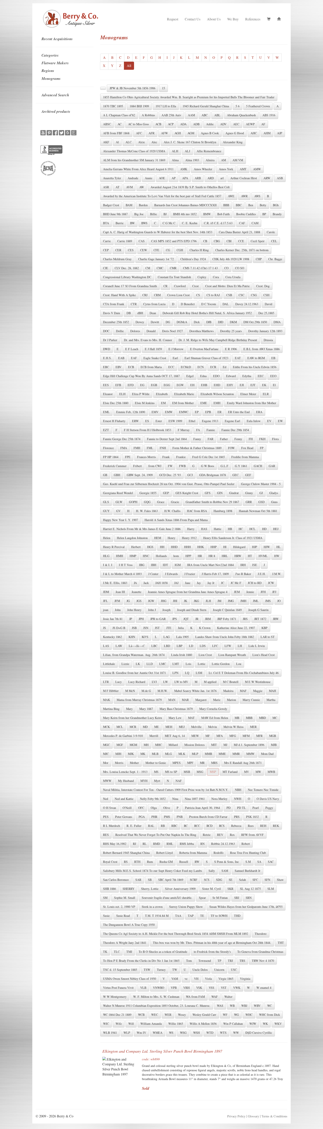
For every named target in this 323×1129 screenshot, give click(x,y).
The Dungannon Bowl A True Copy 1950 (129, 925)
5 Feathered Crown (258, 106)
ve (186, 979)
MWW (107, 781)
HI (225, 547)
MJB (274, 745)
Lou (238, 664)
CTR (134, 304)
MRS (214, 763)
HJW (267, 547)
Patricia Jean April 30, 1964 (202, 808)
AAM (191, 115)
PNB (180, 817)
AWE (231, 196)
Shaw (280, 880)
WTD (209, 1032)
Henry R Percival (114, 547)
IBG (141, 565)
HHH (187, 547)
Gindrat (234, 493)
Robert (245, 844)
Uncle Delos (200, 970)
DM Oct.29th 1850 (255, 322)
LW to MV (181, 682)
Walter (228, 997)
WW (236, 1032)
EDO (216, 376)
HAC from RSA (197, 511)
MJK (131, 754)
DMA (277, 322)
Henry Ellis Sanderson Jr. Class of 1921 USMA (232, 538)
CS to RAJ (213, 295)
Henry (171, 538)
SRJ (236, 898)
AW (141, 187)
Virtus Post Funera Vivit (118, 988)
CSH (266, 295)
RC (186, 826)
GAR (272, 466)
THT (281, 943)
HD (264, 529)
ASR (106, 187)
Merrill (153, 736)
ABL (217, 115)
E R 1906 (231, 349)
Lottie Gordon (221, 664)
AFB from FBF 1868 (116, 133)
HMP (133, 556)
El (274, 385)
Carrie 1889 (124, 241)
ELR (266, 394)
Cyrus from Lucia (154, 304)
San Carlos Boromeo (116, 880)
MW (258, 772)
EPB (208, 412)
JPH (141, 619)
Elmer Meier (248, 394)
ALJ (187, 151)
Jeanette (136, 592)
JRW (276, 619)
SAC (271, 862)
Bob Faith (223, 214)
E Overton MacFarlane (204, 349)
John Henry (134, 610)
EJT (253, 385)
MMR (236, 754)
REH (263, 826)
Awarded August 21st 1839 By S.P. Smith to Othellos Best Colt (190, 187)
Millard (173, 745)
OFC (141, 808)
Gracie (175, 502)
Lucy (118, 682)
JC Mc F (236, 583)
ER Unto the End (239, 412)
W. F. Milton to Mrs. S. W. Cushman (156, 997)
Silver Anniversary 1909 (180, 889)
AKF (106, 142)
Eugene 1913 (210, 421)
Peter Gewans (123, 817)
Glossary (253, 1116)
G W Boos (207, 466)
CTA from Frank (113, 304)
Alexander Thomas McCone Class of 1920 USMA (134, 151)
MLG (168, 754)
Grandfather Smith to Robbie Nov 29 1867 (212, 502)
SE (230, 880)
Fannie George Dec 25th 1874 (121, 439)
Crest (195, 286)
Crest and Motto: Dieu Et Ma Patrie (227, 286)
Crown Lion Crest (178, 295)
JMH (243, 601)
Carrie (107, 241)
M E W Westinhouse (257, 682)
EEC (261, 376)
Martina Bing (111, 709)
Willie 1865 (175, 1023)
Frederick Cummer (115, 466)
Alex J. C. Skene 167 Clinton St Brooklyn (190, 142)
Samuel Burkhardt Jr (247, 871)
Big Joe (138, 214)
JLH (208, 601)
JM (219, 601)
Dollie (120, 331)
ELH (122, 394)
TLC (117, 952)
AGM (190, 133)
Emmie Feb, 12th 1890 (130, 412)
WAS (220, 1006)
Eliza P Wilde (140, 394)
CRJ (144, 295)
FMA (123, 448)
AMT (243, 169)
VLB (143, 988)
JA (135, 583)
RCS (222, 826)
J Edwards (171, 574)
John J (152, 610)
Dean (153, 313)
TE (202, 916)
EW (280, 421)
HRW (237, 556)
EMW (168, 412)
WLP (126, 1032)
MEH (168, 727)
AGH (177, 133)
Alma (175, 160)
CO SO (239, 268)
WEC (154, 1015)
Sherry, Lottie (149, 889)
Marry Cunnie (251, 700)
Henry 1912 (189, 538)
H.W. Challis (172, 511)
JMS (268, 601)
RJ (134, 844)
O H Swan (109, 808)
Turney (161, 970)
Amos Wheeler (203, 169)
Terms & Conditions (274, 1116)
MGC (106, 745)
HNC (146, 556)
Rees (251, 826)
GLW (119, 502)
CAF (242, 223)
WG (236, 1015)
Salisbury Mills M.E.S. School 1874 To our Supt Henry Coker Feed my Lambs (152, 871)
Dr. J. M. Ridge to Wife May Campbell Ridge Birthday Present (218, 340)
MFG (232, 736)
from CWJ (154, 466)
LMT (175, 664)
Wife (119, 1023)
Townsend (204, 961)
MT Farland (230, 772)
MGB (272, 736)
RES (106, 835)
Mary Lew (175, 718)
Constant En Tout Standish (174, 277)
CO (226, 268)
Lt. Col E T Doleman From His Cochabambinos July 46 (244, 673)
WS (171, 1032)
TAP (191, 916)
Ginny (249, 493)
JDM (106, 592)
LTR (106, 682)
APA (185, 178)
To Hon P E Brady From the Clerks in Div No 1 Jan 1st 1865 (141, 961)
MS (156, 772)
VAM (174, 979)
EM (163, 403)
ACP (171, 124)
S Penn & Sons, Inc (226, 862)
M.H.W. (163, 691)
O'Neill (127, 808)
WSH (196, 1032)
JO (279, 601)
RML (170, 844)
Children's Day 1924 (193, 259)
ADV (223, 124)
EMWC (183, 412)
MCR (133, 727)
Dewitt (155, 322)
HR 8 (212, 556)
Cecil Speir (258, 241)
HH (162, 547)
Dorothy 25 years (231, 331)
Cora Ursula (232, 277)
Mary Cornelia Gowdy (213, 709)
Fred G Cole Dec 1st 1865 (208, 457)
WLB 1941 (110, 1032)
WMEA (157, 1032)
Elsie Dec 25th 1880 (115, 403)
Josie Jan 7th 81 (113, 619)
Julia (181, 628)
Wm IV (141, 1032)
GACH (258, 466)
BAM (129, 205)
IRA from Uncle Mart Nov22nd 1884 (210, 565)
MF (207, 736)
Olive (166, 808)
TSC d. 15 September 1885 (120, 970)
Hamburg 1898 (223, 511)
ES (147, 421)
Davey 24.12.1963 (246, 304)
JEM (237, 592)
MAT (191, 718)
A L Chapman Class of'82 (119, 115)
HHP (213, 547)
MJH (118, 754)
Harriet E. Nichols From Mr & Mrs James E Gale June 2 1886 (142, 529)
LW (165, 682)
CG (168, 250)
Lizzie (125, 664)
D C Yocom (208, 304)
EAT (238, 358)
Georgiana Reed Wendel (118, 493)
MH (146, 745)
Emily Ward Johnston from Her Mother (251, 403)
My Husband (126, 781)
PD (228, 808)
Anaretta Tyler (112, 178)
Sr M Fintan (220, 898)
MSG (200, 772)
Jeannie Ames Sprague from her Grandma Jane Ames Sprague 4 (187, 592)
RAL (151, 826)
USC (234, 970)
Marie (216, 700)
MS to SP (171, 772)
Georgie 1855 (148, 493)
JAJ (176, 583)
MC (274, 718)
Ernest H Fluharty (114, 421)
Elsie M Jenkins (144, 403)
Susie (106, 916)
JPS (174, 619)
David (268, 304)
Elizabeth (162, 394)
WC (269, 1006)
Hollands (161, 556)
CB (205, 241)
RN (202, 844)
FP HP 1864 (110, 457)
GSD (261, 502)
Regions (48, 70)
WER (168, 1015)
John (118, 610)
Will (131, 1023)
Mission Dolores (194, 745)
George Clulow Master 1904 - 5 (261, 484)
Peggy (269, 808)
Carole (271, 232)
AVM (129, 187)
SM (105, 898)
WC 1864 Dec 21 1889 (117, 1015)
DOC (106, 331)
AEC (236, 124)
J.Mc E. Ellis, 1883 (115, 583)
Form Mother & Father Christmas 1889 (196, 448)
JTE (168, 628)
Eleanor (108, 394)
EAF (134, 358)
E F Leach (131, 349)
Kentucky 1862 (112, 637)
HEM (157, 538)
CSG (254, 295)
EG (142, 385)
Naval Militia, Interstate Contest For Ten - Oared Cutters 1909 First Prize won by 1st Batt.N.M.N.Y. (165, 790)
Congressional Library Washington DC (127, 277)
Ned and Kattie (124, 799)
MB (237, 718)
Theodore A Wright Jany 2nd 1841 (124, 943)
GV (118, 511)
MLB (155, 754)
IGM (178, 565)
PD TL (241, 808)
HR (200, 556)
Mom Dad (267, 754)
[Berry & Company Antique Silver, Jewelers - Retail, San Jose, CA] (51, 150)
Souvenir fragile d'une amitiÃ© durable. (167, 898)
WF (225, 1015)
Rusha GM (166, 862)
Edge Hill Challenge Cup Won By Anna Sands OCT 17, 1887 (141, 376)
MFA (219, 736)
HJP (254, 547)
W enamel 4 (263, 988)
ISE (254, 565)
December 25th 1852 (116, 322)
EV (269, 421)
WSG (183, 1032)
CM (147, 268)
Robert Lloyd (164, 853)
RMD (156, 844)
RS (126, 862)
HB (230, 529)
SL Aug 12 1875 (250, 889)
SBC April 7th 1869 (170, 880)
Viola (208, 979)
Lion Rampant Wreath (232, 655)
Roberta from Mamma (193, 853)
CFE (156, 250)
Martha (271, 700)
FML (150, 448)
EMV (155, 412)
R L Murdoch (111, 826)
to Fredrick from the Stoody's (212, 952)
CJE (105, 268)
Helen (106, 538)
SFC (255, 880)
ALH (175, 151)
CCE (241, 241)
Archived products (56, 111)
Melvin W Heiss (233, 727)
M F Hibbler (111, 691)
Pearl (255, 808)
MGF (119, 745)
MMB (208, 754)
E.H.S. (107, 358)
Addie (210, 124)
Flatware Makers (55, 63)
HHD (174, 547)
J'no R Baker (243, 574)
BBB (226, 205)
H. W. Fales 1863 (147, 511)
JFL (105, 601)
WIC (106, 1023)
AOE (162, 178)
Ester (159, 421)
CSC (241, 295)
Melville (196, 727)
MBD (262, 718)
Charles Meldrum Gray (117, 259)
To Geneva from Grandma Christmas (260, 952)
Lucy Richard (136, 682)
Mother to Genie (155, 763)
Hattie (217, 529)
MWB (271, 772)
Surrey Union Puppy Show (186, 907)
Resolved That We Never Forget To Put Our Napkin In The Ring (155, 835)
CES (131, 250)
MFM (246, 736)
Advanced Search (55, 95)
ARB (198, 178)
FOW (231, 448)
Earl (175, 358)
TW (174, 970)
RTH (137, 862)
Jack (146, 583)
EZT (106, 430)
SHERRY (128, 889)
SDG (219, 880)
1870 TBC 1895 (113, 106)
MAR (185, 700)
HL (278, 547)
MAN (171, 700)
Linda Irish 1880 (181, 655)
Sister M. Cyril (211, 889)
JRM (208, 619)
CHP (259, 259)
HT (250, 556)
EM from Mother (183, 403)
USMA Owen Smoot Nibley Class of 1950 (129, 979)
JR (196, 619)
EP (197, 412)
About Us (214, 19)
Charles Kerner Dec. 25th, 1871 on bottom (242, 250)
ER (219, 412)
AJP (279, 133)
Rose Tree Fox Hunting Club (248, 853)
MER (253, 727)
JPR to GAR (158, 619)
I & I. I (107, 565)
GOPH (133, 502)
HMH (119, 556)
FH (251, 439)
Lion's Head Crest (263, 655)
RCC (197, 826)
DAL (226, 304)
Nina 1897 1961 (195, 799)
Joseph (166, 610)
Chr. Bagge (275, 259)
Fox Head (247, 448)
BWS (144, 223)
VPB (174, 988)
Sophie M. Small (124, 898)
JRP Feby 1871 (226, 619)
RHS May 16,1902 (114, 844)
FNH (163, 448)
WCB (141, 1015)
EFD (131, 385)
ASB (280, 178)
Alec (154, 142)
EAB (121, 358)
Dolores (135, 331)
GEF (248, 475)
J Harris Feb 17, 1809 (215, 574)
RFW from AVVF (252, 835)
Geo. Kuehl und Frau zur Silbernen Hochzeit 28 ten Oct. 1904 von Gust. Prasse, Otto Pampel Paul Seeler (168, 484)
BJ (165, 214)
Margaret (201, 700)
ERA (259, 412)
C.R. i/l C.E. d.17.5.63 (218, 223)
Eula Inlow (254, 421)
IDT (165, 565)
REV (220, 835)
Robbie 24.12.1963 (223, 844)
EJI (242, 385)
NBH (238, 790)
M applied (210, 682)
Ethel (192, 421)
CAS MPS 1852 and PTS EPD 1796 (174, 241)
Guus (274, 502)
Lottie (201, 664)
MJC (106, 754)
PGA (142, 817)
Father (224, 439)
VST (224, 988)
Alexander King (233, 142)
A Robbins (148, 115)
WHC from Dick (269, 1015)
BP (264, 214)
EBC (106, 367)
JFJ (274, 592)
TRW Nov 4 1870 (263, 961)
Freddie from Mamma (245, 457)
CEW (143, 250)
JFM (117, 601)
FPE (128, 457)
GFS (207, 493)
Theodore (261, 934)
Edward (231, 376)
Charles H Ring (199, 250)
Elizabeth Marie (184, 394)
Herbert (136, 547)
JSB (134, 628)
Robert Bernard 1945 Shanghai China (126, 853)
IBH (153, 565)
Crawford (180, 286)
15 (163, 88)
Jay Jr (210, 583)
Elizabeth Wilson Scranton (217, 394)
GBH (117, 475)
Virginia (245, 979)
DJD (220, 322)
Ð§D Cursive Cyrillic (258, 1032)
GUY (106, 511)
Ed (224, 367)
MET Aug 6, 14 (175, 736)
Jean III (120, 592)
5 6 (238, 106)
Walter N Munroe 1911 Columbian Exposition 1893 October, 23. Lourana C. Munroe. (156, 1006)
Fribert (137, 466)
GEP (166, 493)
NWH (237, 799)
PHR (154, 817)
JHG (163, 601)
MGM (133, 745)
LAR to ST (268, 637)
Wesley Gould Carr (204, 1015)
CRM (157, 295)
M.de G (146, 691)
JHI (175, 601)
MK (142, 754)
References (252, 19)
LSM (199, 673)
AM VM (237, 160)
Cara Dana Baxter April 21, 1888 (239, 232)
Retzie (206, 835)
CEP (106, 250)
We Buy (233, 19)
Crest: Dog (263, 286)
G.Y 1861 (241, 466)
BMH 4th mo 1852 (185, 214)
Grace (160, 502)
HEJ (275, 529)
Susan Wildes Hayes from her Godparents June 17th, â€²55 (246, 907)
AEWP (250, 124)
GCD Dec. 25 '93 (170, 475)
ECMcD (186, 367)
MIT (214, 745)
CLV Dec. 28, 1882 (127, 268)
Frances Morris (146, 457)
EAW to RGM (256, 358)
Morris (119, 763)
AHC (253, 133)
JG (128, 601)
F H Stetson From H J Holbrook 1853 (147, 430)
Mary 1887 (146, 709)
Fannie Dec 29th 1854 (235, 430)
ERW (135, 421)
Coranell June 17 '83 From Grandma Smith (130, 286)
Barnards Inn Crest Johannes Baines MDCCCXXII (185, 205)
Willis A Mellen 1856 (203, 1023)
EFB (118, 385)
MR (202, 763)
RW (197, 862)
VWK (236, 988)
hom (176, 556)
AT (118, 187)
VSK (199, 988)
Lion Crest (205, 655)
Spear (202, 898)
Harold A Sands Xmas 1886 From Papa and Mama (176, 520)
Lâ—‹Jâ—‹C (137, 646)
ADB (196, 124)
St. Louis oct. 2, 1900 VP (119, 907)
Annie (148, 178)
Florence (108, 448)
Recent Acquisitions (57, 38)
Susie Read (123, 916)
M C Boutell (230, 682)
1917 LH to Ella (166, 106)
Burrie (119, 223)
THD (237, 916)
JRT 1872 (260, 619)
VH (196, 979)
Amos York (226, 169)
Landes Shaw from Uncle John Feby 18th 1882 (224, 637)
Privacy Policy (236, 1116)
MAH (272, 691)
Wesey (182, 1015)
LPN (175, 673)
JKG (196, 601)
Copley (202, 277)
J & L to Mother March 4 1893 (122, 574)
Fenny (238, 439)
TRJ (230, 961)
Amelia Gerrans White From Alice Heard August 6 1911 (138, 169)
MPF (190, 763)
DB (129, 313)
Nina (175, 799)
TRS (242, 961)
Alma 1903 (192, 160)
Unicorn (219, 970)
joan (105, 610)
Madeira (228, 691)
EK (264, 385)
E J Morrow (176, 349)
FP (261, 448)
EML (106, 412)
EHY (230, 385)
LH (240, 646)
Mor (105, 763)
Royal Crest (110, 862)
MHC (158, 745)
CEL (274, 241)
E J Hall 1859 (153, 349)
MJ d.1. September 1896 (249, 745)
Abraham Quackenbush (241, 115)
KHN (132, 637)
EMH (217, 403)
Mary (129, 709)
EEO (273, 376)
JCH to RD (254, 583)
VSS (211, 988)
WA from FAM (195, 997)
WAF (214, 997)
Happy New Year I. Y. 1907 (120, 520)
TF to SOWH (219, 916)
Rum (150, 862)
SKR (230, 889)
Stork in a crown (152, 907)
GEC (235, 475)
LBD (167, 646)
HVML (263, 556)
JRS (245, 619)
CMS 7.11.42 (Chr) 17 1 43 (200, 268)
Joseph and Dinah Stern (191, 610)
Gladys (273, 493)
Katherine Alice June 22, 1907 (236, 628)
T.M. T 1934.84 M (157, 916)
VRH (186, 988)
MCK (106, 727)
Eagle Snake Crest (154, 358)
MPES (176, 763)
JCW (271, 583)
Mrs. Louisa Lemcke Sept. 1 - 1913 (125, 772)
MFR (259, 736)
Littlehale (109, 664)
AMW (257, 169)
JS (104, 628)
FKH (262, 439)
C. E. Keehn (189, 223)
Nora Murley (219, 799)
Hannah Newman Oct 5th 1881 (258, 511)
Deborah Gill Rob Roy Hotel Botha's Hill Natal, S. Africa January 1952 (207, 313)
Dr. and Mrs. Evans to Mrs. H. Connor (148, 340)
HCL (252, 529)
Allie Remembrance (209, 151)
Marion (231, 700)
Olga (154, 808)
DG (168, 322)
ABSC (107, 124)
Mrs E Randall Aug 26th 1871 (243, 763)
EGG (167, 385)
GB (105, 475)
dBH (140, 313)
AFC (139, 133)
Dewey (140, 322)
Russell (183, 862)
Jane (187, 583)
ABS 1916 (268, 115)
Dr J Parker (110, 340)
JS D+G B (119, 628)
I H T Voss (125, 565)
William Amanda (151, 1023)
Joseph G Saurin (258, 610)
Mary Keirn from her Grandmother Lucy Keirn (132, 718)
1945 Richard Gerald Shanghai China (206, 106)
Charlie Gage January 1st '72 (156, 259)
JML (256, 601)
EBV (119, 367)
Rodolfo (218, 853)
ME (156, 727)
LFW (228, 646)
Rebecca (236, 826)
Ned (105, 799)
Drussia (268, 340)
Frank (166, 457)
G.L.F (224, 466)
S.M (248, 862)
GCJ (190, 475)
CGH (180, 250)
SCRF (193, 880)
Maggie (257, 691)
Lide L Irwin (257, 646)
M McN (130, 691)
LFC (215, 646)
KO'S (145, 637)
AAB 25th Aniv (171, 115)
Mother (134, 763)
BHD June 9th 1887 (115, 214)
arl (222, 178)
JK (185, 601)
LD (191, 646)
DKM (233, 322)
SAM (224, 871)
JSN (145, 628)
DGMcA (182, 322)
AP (174, 178)
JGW (151, 601)
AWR (244, 196)
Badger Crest (111, 205)
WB (232, 1006)
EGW (180, 385)
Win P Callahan (233, 1023)
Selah (242, 880)
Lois (188, 664)
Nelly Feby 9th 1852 (153, 799)
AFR (151, 133)
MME (222, 754)
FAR (210, 439)
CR (165, 286)
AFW (164, 133)
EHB (204, 385)
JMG (231, 601)
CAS (142, 241)
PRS (237, 817)
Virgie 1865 (225, 979)
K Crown (204, 628)
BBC (239, 205)
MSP (213, 772)
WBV (257, 1006)
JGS (139, 601)
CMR (173, 268)
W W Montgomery (115, 997)
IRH (243, 565)
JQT (186, 619)
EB (273, 358)
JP (130, 619)
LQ (187, 673)
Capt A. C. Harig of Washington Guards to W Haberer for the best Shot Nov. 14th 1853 (157, 232)
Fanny (197, 439)
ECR (213, 367)
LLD (150, 664)
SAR (138, 880)
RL (145, 844)
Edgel (190, 376)
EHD (217, 385)
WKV (278, 1023)
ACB (158, 124)
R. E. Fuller (134, 826)
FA (198, 430)
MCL (119, 727)
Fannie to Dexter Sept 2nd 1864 (167, 439)
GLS (106, 502)
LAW (119, 646)
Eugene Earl (232, 421)
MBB (249, 718)
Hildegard (239, 547)
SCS (206, 880)
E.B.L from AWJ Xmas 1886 (261, 349)
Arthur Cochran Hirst (243, 178)
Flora (275, 439)
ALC (128, 142)
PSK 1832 (252, 817)
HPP (188, 556)
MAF (243, 691)
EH (192, 385)
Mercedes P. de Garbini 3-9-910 (123, 736)
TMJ (129, 952)
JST (157, 628)
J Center (153, 574)
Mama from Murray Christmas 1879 (139, 700)
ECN (201, 367)
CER (118, 250)
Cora (216, 277)
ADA (183, 124)
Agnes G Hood (234, 133)
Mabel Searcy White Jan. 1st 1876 (195, 691)
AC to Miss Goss (138, 124)
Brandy (277, 214)
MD (145, 727)
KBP (264, 628)
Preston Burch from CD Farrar (208, 817)
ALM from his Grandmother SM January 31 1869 (134, 160)
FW (170, 466)
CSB (229, 295)
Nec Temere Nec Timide (263, 790)
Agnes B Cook (210, 133)
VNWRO (158, 988)
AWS (257, 196)
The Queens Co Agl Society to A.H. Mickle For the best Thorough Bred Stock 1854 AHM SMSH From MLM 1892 (175, 934)
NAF (179, 781)
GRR (249, 502)
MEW (195, 736)
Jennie (250, 592)
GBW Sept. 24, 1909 (140, 475)
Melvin (212, 727)
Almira (210, 160)
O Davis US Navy (268, 799)
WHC (248, 1015)
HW (276, 556)
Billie (153, 214)
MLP (195, 754)
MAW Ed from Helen (214, 718)
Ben (250, 205)
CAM (255, 223)
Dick (197, 322)
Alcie (141, 142)
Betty (263, 205)
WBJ (244, 1006)
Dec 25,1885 (266, 313)
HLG (106, 556)
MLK (181, 754)
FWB (182, 466)
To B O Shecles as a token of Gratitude (163, 952)
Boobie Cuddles (246, 214)
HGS (150, 547)
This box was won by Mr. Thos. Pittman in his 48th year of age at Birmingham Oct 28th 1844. (212, 943)
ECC (171, 367)
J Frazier (189, 574)
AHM (266, 133)
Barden (143, 205)
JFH (263, 592)
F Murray (184, 430)
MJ (225, 745)
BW (132, 223)
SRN (249, 898)
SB (150, 880)
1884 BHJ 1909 (139, 106)
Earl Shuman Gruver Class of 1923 (206, 358)
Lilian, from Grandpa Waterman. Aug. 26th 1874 (134, 655)
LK (138, 664)
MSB (187, 772)
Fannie (211, 430)
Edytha (246, 376)
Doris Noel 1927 (172, 331)
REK (276, 826)
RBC (174, 826)
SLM (270, 889)
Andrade (133, 178)
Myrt (157, 781)
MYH (143, 781)
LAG (166, 637)
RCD (209, 826)
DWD (106, 349)
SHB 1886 (109, 889)
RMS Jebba (187, 844)
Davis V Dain (111, 313)
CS (198, 295)
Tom (189, 961)
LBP (179, 646)
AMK (183, 169)
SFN (267, 880)
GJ (261, 493)
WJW (252, 1023)
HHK (200, 547)
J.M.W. (276, 574)
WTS (223, 1032)
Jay (199, 583)
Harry (190, 529)
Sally (212, 871)
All (129, 65)
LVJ (154, 682)
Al (117, 142)
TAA (178, 916)
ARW (266, 178)
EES (106, 385)
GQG (147, 502)
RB (163, 826)
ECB (131, 367)
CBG (217, 241)
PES (106, 817)
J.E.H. (262, 574)
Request (172, 19)
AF (263, 124)
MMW (250, 754)
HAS (204, 529)
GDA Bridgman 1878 (212, 475)
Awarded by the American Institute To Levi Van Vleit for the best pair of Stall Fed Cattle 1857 (162, 196)
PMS (167, 817)
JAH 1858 (161, 583)
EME (203, 403)
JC (222, 583)
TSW (147, 970)
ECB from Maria (151, 367)
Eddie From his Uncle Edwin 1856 (254, 367)
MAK (106, 700)
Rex (232, 835)
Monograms (51, 78)
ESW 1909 (175, 421)
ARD (210, 178)
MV (246, 772)
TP (219, 961)
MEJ (182, 727)
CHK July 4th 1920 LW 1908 (230, 259)
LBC (154, 646)
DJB (208, 322)
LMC (162, 664)
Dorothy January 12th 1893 (265, 331)
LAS (106, 646)
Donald (151, 331)
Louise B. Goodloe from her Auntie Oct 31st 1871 (134, 673)
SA (259, 862)
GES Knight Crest (187, 493)
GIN (220, 493)
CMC (160, 268)
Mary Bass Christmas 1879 (176, 709)
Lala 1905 (182, 637)
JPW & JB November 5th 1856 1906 (132, 88)
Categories (50, 55)
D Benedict (188, 304)
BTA (106, 223)
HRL (225, 556)
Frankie (181, 457)
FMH (137, 448)
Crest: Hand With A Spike (119, 295)
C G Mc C (169, 223)
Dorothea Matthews (201, 331)
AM (223, 160)
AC (120, 124)
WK (265, 1023)
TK (105, 952)
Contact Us (192, 19)
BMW (207, 214)
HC (241, 529)
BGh (276, 205)
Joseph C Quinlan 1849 (227, 610)
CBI (229, 241)
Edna (203, 376)
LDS (203, 646)
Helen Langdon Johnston (132, 538)
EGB (154, 385)
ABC (204, 115)
